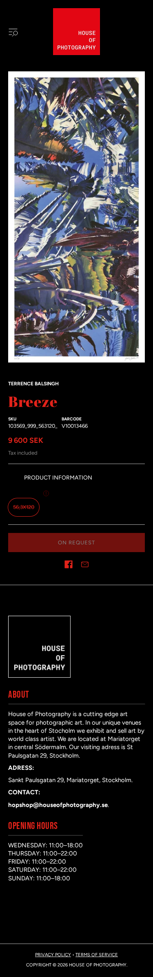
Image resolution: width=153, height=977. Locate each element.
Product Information (58, 477)
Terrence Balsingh (33, 384)
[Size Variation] (46, 493)
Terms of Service (96, 954)
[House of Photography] (76, 31)
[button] (68, 564)
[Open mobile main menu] (13, 32)
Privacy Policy (53, 954)
